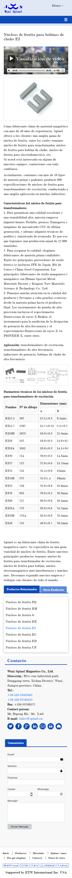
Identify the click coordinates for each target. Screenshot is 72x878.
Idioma (57, 5)
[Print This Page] (51, 726)
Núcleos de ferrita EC (21, 634)
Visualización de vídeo (39, 59)
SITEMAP (49, 865)
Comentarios (16, 743)
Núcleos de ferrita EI (21, 628)
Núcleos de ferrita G (20, 615)
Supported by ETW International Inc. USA (36, 872)
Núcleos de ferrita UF (21, 647)
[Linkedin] (34, 726)
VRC (26, 865)
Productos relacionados (22, 589)
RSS (35, 865)
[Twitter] (10, 726)
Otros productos (53, 589)
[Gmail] (42, 726)
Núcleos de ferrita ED (21, 641)
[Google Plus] (26, 726)
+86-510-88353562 (20, 695)
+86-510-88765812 (20, 699)
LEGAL (64, 865)
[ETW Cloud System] (59, 726)
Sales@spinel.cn (30, 718)
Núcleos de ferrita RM (21, 608)
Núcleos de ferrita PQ (21, 602)
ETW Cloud (12, 865)
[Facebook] (18, 726)
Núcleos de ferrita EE (21, 621)
